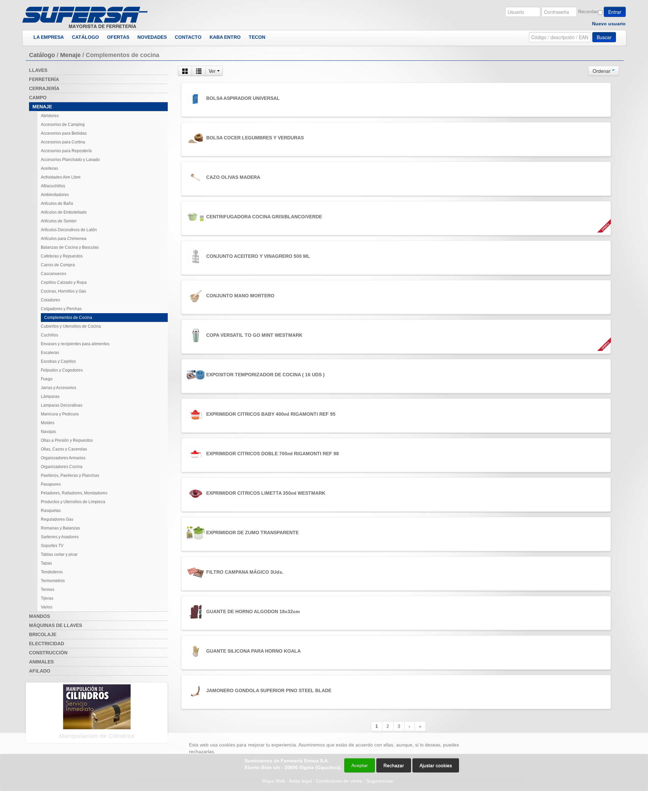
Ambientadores (55, 194)
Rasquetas (51, 510)
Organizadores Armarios (63, 458)
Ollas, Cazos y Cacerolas (64, 449)
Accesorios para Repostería (66, 150)
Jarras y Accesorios (58, 387)
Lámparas (50, 396)
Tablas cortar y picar (59, 554)
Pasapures (51, 484)
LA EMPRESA (48, 37)
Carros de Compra (58, 265)
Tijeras (47, 598)
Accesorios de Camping (63, 124)
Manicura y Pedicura (60, 414)
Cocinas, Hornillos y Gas (63, 291)
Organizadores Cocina (61, 466)
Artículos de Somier (59, 221)
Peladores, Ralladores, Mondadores (74, 493)
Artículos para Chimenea (63, 238)
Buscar (604, 37)
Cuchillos (49, 335)
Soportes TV (52, 545)
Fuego (47, 379)
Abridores (50, 115)
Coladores (50, 300)
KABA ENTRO (225, 37)
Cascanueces (53, 273)
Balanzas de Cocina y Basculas (70, 247)
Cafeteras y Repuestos (62, 256)
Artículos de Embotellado (64, 212)
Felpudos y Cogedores (62, 370)
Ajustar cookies (567, 727)
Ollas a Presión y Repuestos (67, 440)
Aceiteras (49, 168)
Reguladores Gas (57, 519)
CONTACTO (188, 37)
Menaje (70, 55)
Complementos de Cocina (68, 317)
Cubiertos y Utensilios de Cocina (71, 326)
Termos (47, 589)
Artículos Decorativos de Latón (69, 229)
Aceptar (359, 765)
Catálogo (42, 55)
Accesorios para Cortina (63, 142)
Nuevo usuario (609, 23)
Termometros (53, 580)
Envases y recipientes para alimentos (75, 344)
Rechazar (393, 765)
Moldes (47, 422)
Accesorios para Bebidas (64, 133)
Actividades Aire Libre (61, 177)
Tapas (46, 563)
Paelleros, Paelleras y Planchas (70, 475)
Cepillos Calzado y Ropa (64, 282)
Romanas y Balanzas (60, 528)
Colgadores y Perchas (61, 308)
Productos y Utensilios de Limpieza (73, 501)
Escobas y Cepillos (58, 361)
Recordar (588, 11)
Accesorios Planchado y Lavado (70, 159)
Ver (213, 70)
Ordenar (602, 70)
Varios (46, 607)
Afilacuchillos (53, 186)
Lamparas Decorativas (61, 405)
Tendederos (52, 572)
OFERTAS (118, 37)
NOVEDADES (152, 37)
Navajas (48, 431)
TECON (257, 37)
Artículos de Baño (57, 203)
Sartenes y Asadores (60, 537)
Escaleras (50, 352)
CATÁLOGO (85, 37)
